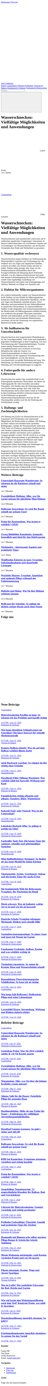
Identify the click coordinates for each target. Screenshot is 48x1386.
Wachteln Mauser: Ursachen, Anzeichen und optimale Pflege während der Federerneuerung (22, 578)
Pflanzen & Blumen (26, 86)
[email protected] (13, 1358)
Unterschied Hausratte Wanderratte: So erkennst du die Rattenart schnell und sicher (21, 483)
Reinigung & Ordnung (16, 88)
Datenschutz (11, 1373)
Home (3, 86)
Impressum (5, 2)
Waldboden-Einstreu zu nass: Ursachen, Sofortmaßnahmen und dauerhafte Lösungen (22, 562)
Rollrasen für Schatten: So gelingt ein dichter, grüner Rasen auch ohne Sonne (21, 605)
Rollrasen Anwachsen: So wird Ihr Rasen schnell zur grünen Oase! (22, 510)
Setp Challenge (7, 83)
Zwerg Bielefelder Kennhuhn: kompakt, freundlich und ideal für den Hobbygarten (23, 535)
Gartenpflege (12, 86)
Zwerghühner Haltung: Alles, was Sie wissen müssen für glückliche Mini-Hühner (23, 497)
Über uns (14, 2)
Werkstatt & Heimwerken (36, 88)
